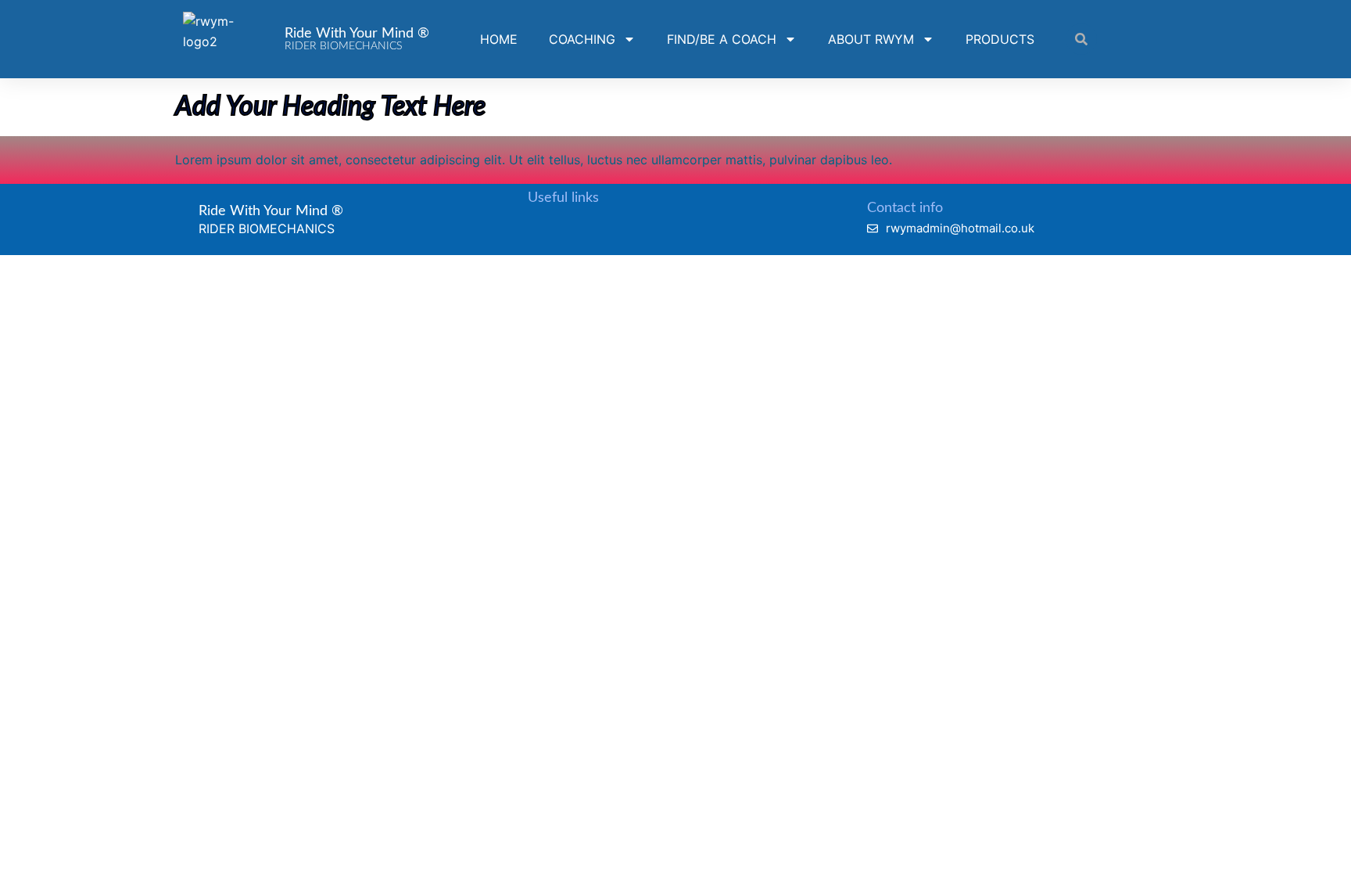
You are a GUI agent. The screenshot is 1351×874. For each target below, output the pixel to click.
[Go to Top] (1319, 842)
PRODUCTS (1000, 39)
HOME (499, 39)
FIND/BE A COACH (721, 39)
